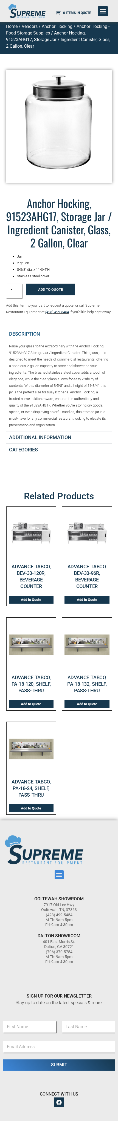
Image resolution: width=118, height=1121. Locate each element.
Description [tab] (24, 334)
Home (12, 26)
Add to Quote (50, 289)
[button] (103, 11)
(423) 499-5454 (57, 312)
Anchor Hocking (57, 26)
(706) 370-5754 (59, 952)
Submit (59, 1064)
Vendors (30, 26)
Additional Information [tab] (40, 437)
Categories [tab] (23, 450)
